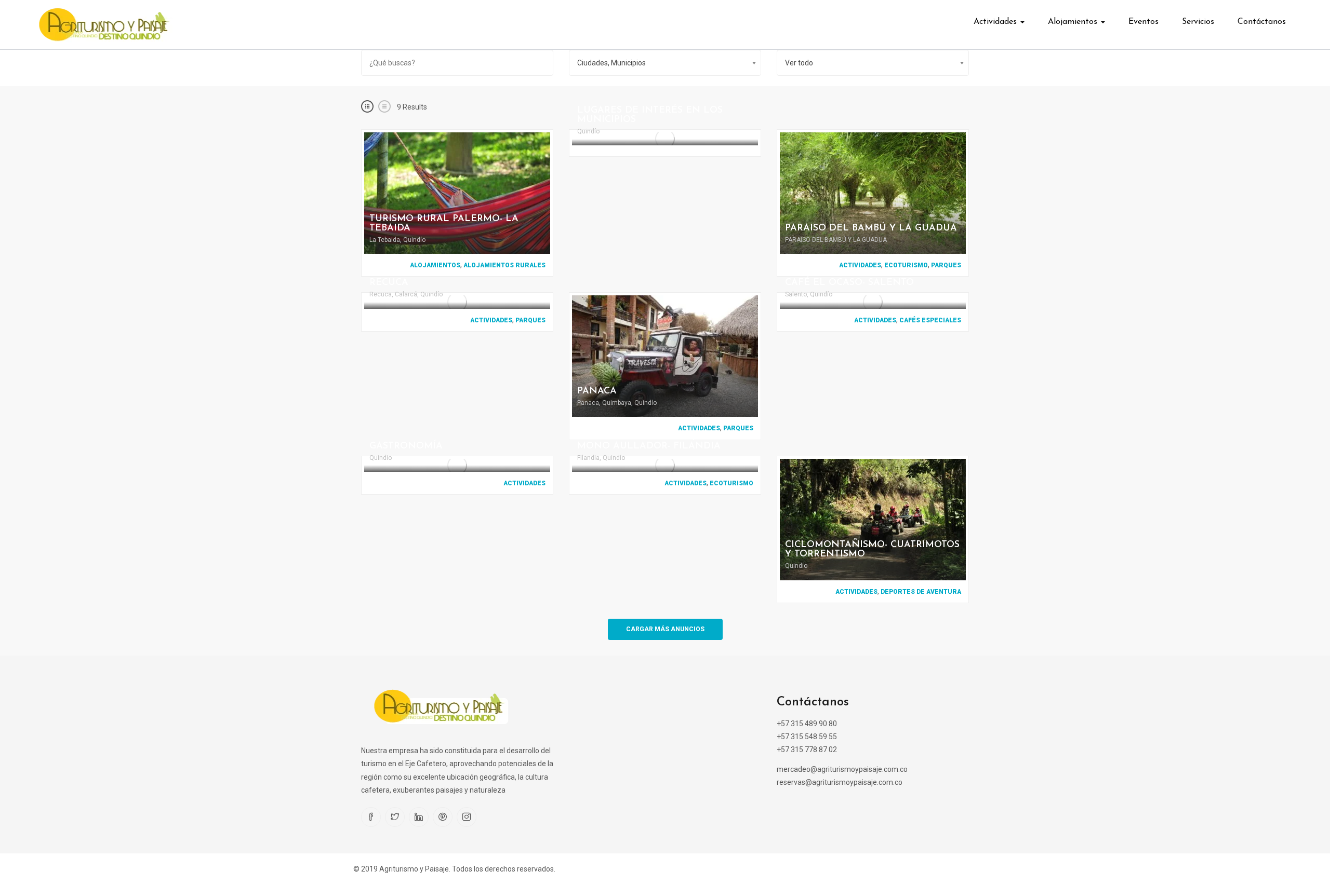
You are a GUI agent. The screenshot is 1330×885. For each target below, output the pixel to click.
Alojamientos (1074, 22)
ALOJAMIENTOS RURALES (504, 265)
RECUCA (388, 283)
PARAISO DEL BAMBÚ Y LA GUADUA (871, 228)
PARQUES (946, 265)
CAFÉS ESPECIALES (930, 320)
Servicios (1198, 22)
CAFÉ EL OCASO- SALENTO (849, 283)
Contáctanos (1262, 22)
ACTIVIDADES (860, 265)
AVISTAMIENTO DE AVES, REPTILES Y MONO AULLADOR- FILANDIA (664, 441)
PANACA (597, 391)
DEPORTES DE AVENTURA (921, 591)
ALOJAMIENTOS (435, 265)
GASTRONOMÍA (406, 446)
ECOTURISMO (906, 265)
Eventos (1143, 22)
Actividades (996, 22)
